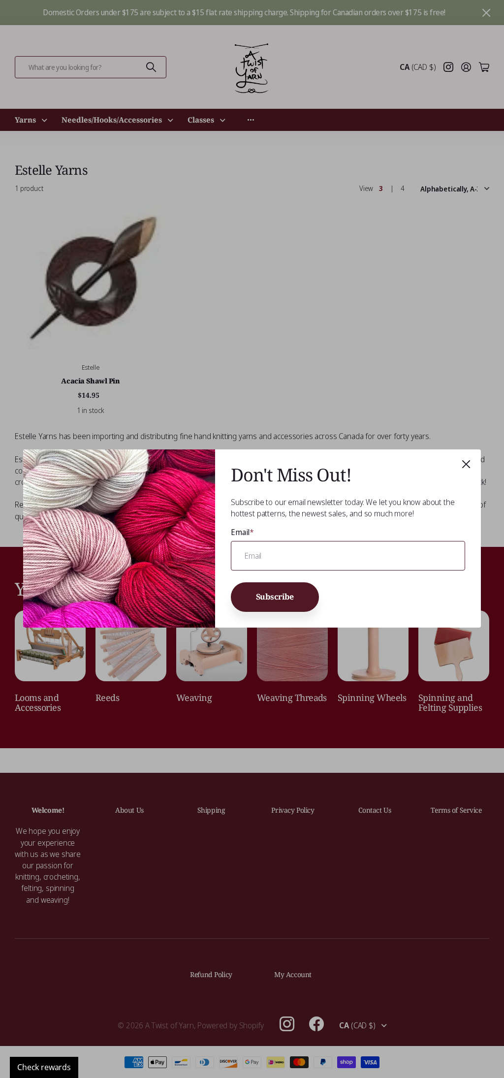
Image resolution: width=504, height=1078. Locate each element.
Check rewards (44, 1067)
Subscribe (275, 597)
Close (466, 464)
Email (242, 532)
